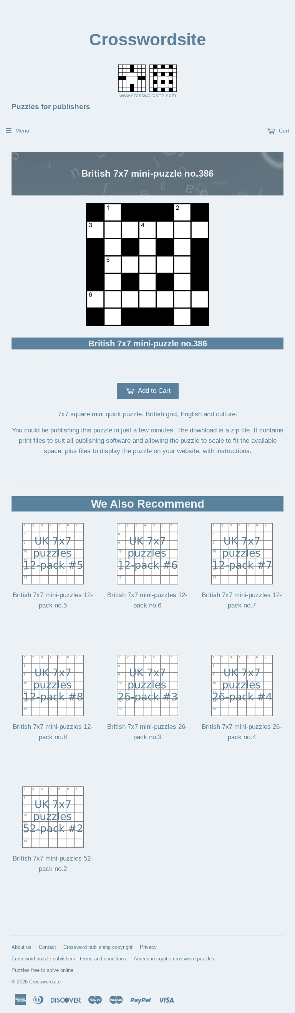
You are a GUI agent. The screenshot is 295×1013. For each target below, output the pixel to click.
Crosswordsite (147, 39)
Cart (283, 130)
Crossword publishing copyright (98, 947)
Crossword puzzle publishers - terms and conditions (69, 959)
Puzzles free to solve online (42, 970)
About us (21, 947)
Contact (47, 947)
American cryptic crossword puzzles (174, 959)
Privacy (148, 947)
